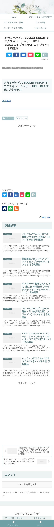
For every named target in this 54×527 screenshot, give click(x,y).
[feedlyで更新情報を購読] (10, 208)
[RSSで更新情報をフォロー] (16, 208)
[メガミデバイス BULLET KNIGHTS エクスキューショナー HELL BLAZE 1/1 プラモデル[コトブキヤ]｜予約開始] (23, 55)
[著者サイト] (4, 208)
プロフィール (39, 518)
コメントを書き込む (27, 484)
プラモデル (9, 118)
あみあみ (6, 100)
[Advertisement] (27, 155)
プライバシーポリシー (14, 518)
